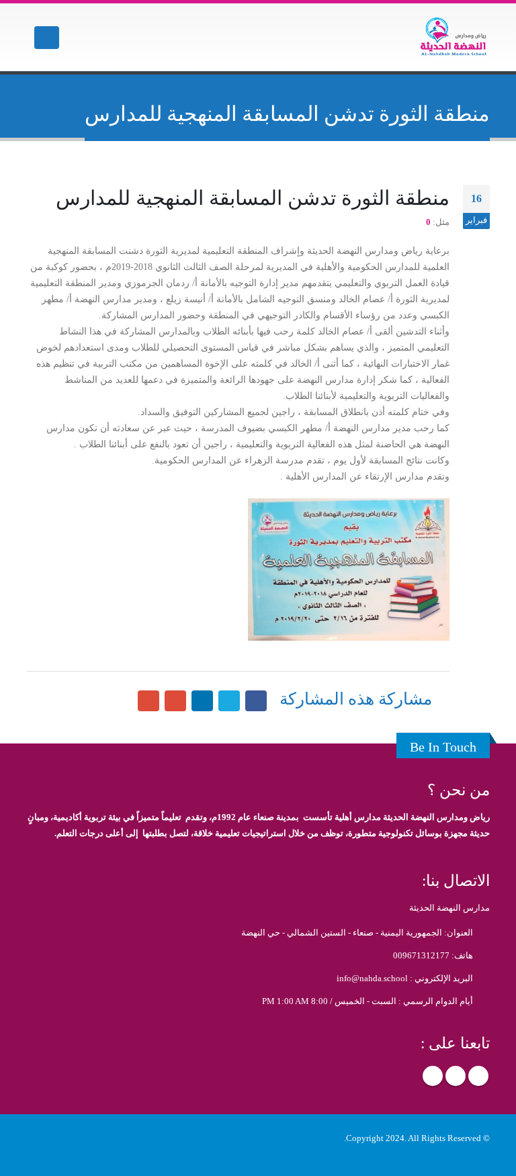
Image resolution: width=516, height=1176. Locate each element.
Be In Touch (443, 746)
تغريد (229, 701)
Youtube (433, 1076)
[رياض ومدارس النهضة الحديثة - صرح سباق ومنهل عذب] (453, 37)
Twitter (455, 1076)
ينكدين (202, 701)
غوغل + (175, 701)
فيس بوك (256, 701)
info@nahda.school (372, 978)
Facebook (478, 1076)
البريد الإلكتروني (148, 701)
